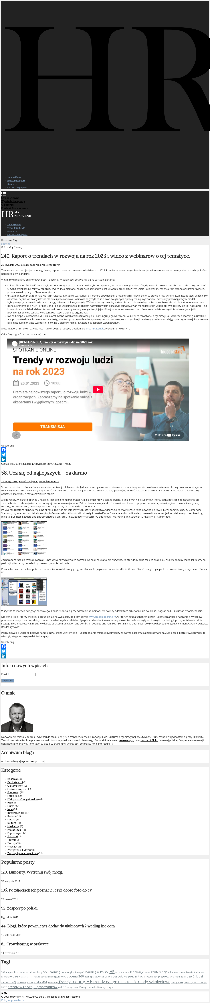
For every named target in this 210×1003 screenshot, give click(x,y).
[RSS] (6, 993)
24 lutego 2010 (9, 481)
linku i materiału (95, 328)
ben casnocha (21, 972)
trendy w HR (177, 982)
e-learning (53, 972)
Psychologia (14, 833)
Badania (12, 779)
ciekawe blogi (35, 972)
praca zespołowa (115, 976)
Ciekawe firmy (15, 785)
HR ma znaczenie (122, 972)
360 (3, 972)
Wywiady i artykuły (16, 180)
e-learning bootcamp (71, 972)
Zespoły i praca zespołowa (22, 853)
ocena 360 (76, 976)
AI (7, 972)
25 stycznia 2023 (11, 264)
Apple (11, 972)
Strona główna (14, 177)
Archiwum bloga (10, 761)
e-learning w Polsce (95, 972)
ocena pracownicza (94, 976)
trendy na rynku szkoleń (114, 981)
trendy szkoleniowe (153, 981)
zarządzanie (73, 987)
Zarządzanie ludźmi (18, 850)
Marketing (13, 826)
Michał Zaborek (30, 264)
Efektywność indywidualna (47, 463)
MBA (17, 976)
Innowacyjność (15, 812)
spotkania (21, 982)
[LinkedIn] (105, 459)
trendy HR (82, 981)
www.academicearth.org (102, 616)
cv (44, 972)
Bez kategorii (15, 782)
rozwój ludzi (194, 976)
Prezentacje (14, 829)
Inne (10, 809)
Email (5, 674)
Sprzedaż (12, 836)
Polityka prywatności (13, 1000)
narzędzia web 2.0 (59, 976)
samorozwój (8, 982)
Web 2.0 (62, 987)
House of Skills (149, 740)
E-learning (7, 247)
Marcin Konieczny (195, 972)
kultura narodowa (177, 972)
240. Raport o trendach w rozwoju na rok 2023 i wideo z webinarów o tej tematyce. (95, 256)
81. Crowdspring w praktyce (25, 944)
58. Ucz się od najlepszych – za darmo (44, 473)
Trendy (18, 247)
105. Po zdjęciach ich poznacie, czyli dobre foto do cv (46, 890)
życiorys (108, 987)
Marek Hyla (7, 976)
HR (9, 802)
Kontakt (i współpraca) (17, 187)
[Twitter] (105, 454)
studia (30, 982)
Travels (11, 839)
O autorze (12, 184)
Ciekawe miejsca (10, 463)
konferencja (159, 972)
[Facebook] (105, 449)
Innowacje (137, 972)
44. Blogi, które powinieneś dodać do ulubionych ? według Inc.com (58, 926)
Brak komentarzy (50, 264)
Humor (11, 806)
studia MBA (40, 982)
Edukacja (26, 463)
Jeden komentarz (49, 481)
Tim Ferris (53, 982)
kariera (147, 972)
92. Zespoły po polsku (19, 908)
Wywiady (12, 846)
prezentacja (136, 976)
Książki (11, 819)
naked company (42, 976)
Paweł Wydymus (28, 481)
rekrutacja (180, 976)
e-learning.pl (126, 740)
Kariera (11, 816)
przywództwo (166, 976)
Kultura (11, 823)
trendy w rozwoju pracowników (32, 987)
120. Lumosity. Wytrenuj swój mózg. (32, 872)
